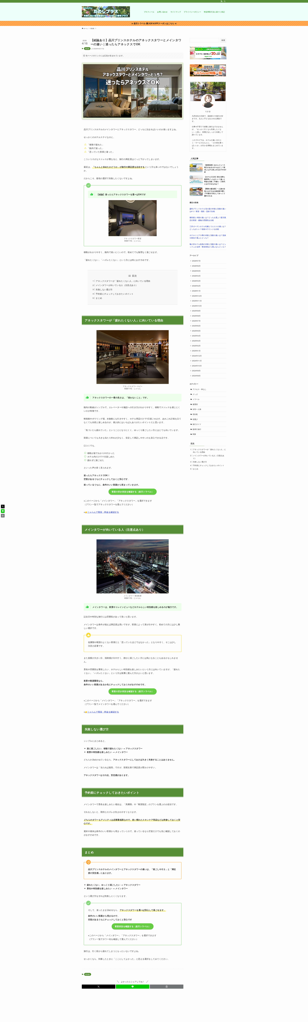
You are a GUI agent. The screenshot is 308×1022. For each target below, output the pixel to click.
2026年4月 (196, 276)
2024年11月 (197, 360)
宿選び (195, 419)
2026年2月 (196, 286)
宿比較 (87, 48)
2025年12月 (197, 296)
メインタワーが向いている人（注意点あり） (117, 285)
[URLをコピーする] (166, 987)
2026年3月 (196, 281)
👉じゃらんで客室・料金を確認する (102, 511)
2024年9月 (196, 370)
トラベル (196, 399)
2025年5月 (196, 331)
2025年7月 (196, 321)
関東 (194, 434)
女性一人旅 (197, 409)
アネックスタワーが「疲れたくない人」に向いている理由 (123, 280)
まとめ (99, 297)
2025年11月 (197, 301)
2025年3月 (196, 341)
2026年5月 (196, 271)
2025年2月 (196, 345)
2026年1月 (196, 291)
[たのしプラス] (106, 12)
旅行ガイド (197, 424)
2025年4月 (196, 335)
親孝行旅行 (197, 429)
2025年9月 (196, 310)
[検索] (224, 1)
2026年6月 (196, 266)
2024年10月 (197, 365)
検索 (223, 40)
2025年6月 (196, 325)
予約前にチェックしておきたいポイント (114, 293)
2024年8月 (196, 375)
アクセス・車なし (199, 389)
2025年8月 (196, 316)
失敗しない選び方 (104, 289)
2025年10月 (197, 306)
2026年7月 (196, 261)
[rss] (221, 1)
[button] (98, 987)
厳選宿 (195, 404)
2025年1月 (196, 350)
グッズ (195, 394)
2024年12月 (197, 356)
